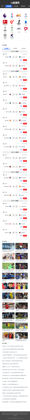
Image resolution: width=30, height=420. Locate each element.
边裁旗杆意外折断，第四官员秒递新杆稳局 (10, 363)
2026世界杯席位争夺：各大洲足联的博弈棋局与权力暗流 (12, 372)
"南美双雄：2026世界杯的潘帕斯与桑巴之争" (10, 384)
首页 (2, 6)
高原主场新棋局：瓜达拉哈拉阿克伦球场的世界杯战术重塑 (13, 378)
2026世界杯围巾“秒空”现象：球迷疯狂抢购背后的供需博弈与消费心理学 (15, 387)
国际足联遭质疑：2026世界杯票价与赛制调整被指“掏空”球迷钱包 (14, 401)
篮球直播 (16, 6)
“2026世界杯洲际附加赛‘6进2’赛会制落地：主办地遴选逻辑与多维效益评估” (15, 396)
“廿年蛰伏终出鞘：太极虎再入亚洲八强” (9, 352)
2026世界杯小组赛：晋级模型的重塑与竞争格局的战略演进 (13, 349)
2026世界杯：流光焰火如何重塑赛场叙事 (9, 381)
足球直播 (8, 6)
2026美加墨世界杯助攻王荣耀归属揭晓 (9, 399)
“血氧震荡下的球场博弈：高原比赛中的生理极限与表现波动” (13, 390)
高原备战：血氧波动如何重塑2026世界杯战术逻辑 (11, 393)
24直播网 (15, 3)
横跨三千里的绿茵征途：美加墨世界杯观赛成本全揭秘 (12, 360)
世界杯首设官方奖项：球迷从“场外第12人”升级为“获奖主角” (13, 369)
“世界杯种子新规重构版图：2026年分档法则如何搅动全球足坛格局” (14, 355)
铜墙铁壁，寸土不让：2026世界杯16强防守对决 (11, 366)
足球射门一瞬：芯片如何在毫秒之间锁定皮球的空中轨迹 (12, 346)
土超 (6, 54)
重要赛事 (23, 6)
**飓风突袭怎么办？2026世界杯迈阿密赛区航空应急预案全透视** (14, 375)
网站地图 (15, 415)
